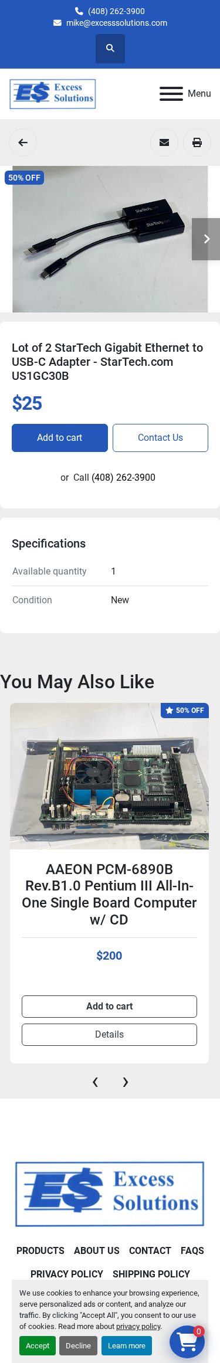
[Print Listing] (197, 142)
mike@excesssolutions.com (116, 23)
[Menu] (171, 94)
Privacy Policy (67, 1274)
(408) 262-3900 (116, 11)
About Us (97, 1250)
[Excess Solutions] (110, 1192)
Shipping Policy (151, 1274)
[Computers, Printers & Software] (23, 142)
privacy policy (138, 1326)
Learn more (126, 1345)
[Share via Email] (164, 142)
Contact (150, 1250)
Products (40, 1250)
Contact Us (160, 437)
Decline (78, 1345)
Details (109, 1034)
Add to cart (59, 437)
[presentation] (95, 1081)
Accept (37, 1345)
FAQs (192, 1250)
